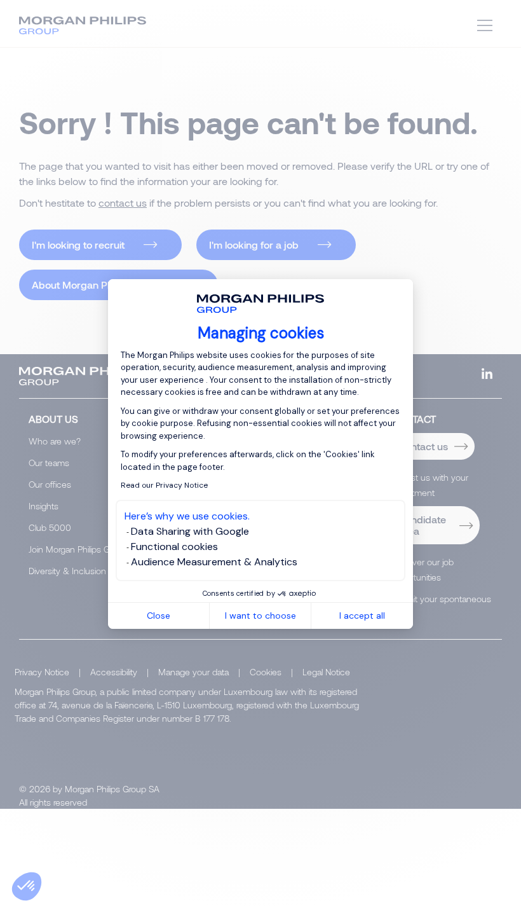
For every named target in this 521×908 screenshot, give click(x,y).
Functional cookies (174, 546)
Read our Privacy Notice (164, 485)
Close (158, 615)
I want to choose (260, 615)
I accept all (362, 615)
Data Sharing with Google (190, 531)
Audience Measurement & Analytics (214, 561)
